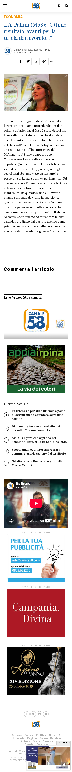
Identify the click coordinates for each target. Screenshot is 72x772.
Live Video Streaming (23, 297)
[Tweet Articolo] (28, 61)
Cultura (26, 741)
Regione (32, 738)
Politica (41, 735)
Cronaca (17, 735)
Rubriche (55, 738)
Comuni (29, 735)
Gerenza (48, 741)
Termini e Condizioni (37, 744)
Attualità (54, 735)
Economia (19, 738)
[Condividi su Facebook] (20, 61)
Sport (36, 741)
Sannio (44, 738)
